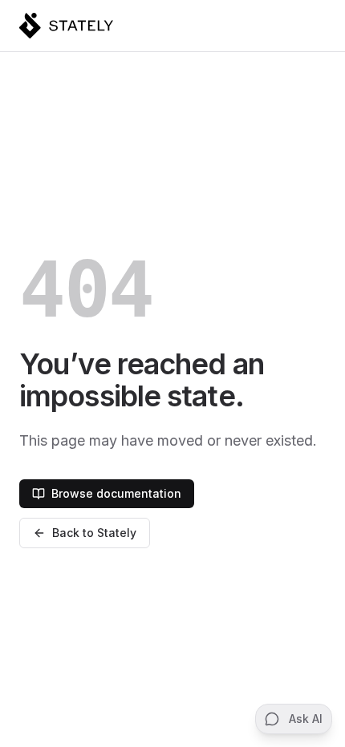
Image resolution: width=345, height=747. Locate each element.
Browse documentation (116, 493)
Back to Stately (94, 532)
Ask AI (306, 718)
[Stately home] (66, 25)
